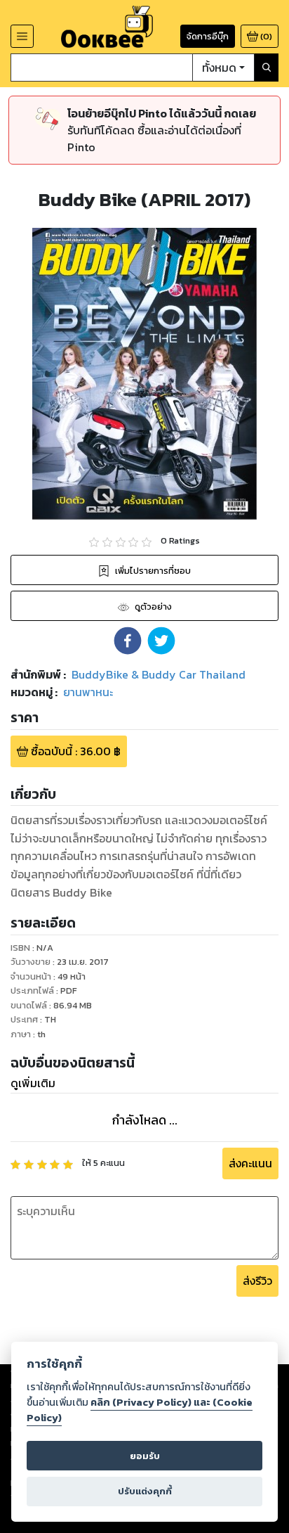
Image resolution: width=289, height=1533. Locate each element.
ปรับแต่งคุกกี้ (145, 1491)
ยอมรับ (145, 1456)
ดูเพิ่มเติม (33, 1083)
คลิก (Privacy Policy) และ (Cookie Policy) (140, 1409)
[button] (128, 641)
